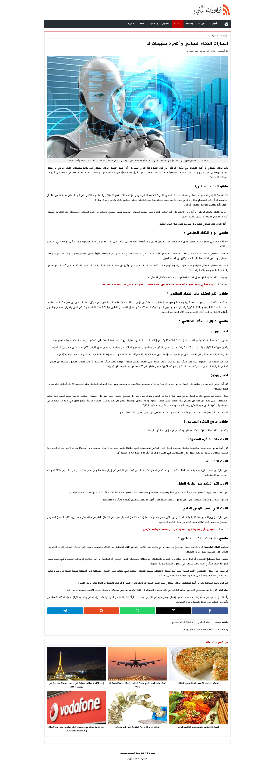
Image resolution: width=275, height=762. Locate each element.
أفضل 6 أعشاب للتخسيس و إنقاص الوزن (198, 727)
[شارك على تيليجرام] (65, 611)
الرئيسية (226, 24)
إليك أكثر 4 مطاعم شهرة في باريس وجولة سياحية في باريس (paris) (76, 685)
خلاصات (152, 753)
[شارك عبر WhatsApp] (137, 611)
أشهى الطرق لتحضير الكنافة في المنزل (198, 683)
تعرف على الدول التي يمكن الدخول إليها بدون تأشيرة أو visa (137, 685)
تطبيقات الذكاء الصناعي (182, 622)
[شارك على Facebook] (210, 611)
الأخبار (215, 24)
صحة (142, 24)
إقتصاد (189, 24)
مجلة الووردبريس (134, 759)
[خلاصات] (195, 10)
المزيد (131, 24)
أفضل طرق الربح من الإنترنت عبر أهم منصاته (137, 727)
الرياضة (201, 24)
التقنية (177, 24)
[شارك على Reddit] (101, 611)
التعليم (165, 24)
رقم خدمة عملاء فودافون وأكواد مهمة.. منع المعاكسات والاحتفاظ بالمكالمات (76, 729)
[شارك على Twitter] (174, 611)
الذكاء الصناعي (204, 622)
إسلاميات (153, 24)
